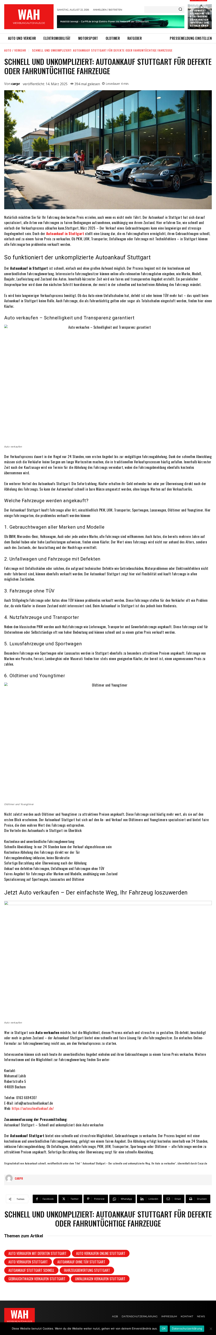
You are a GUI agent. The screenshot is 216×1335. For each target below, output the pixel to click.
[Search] (180, 9)
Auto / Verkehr (15, 50)
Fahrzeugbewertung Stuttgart (87, 1270)
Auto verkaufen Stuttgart (28, 1261)
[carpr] (10, 1178)
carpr (15, 83)
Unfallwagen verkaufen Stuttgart (100, 1278)
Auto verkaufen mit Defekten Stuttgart (37, 1253)
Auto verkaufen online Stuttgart (100, 1253)
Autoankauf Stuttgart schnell (31, 1270)
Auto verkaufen (92, 1124)
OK (164, 1328)
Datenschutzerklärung (187, 1328)
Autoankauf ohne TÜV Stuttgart (81, 1261)
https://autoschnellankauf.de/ (33, 1108)
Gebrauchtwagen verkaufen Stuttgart (36, 1278)
